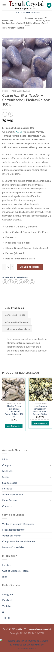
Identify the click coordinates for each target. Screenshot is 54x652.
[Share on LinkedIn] (32, 281)
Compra (6, 465)
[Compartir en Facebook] (10, 281)
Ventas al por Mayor (12, 494)
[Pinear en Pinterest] (26, 281)
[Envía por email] (21, 281)
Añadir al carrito (30, 266)
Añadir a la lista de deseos (15, 277)
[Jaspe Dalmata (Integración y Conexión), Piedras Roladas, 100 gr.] (40, 389)
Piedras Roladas (20, 91)
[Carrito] (49, 5)
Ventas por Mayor (11, 535)
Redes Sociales (9, 500)
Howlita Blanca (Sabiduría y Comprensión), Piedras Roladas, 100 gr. (13, 411)
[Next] (51, 405)
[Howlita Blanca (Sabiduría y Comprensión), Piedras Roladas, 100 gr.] (13, 389)
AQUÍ (19, 131)
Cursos (5, 476)
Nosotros (7, 488)
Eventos (6, 564)
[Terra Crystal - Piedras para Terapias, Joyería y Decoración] (26, 5)
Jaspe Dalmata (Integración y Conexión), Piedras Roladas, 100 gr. (40, 410)
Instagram (7, 594)
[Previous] (2, 405)
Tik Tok (6, 617)
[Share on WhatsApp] (5, 281)
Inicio (5, 91)
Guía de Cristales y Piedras (16, 570)
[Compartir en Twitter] (15, 281)
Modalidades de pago (13, 529)
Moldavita (7, 470)
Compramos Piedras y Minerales (19, 541)
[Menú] (4, 5)
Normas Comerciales (13, 547)
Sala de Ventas (9, 482)
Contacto (7, 506)
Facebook (7, 600)
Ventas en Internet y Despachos (18, 523)
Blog (4, 576)
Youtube (6, 606)
